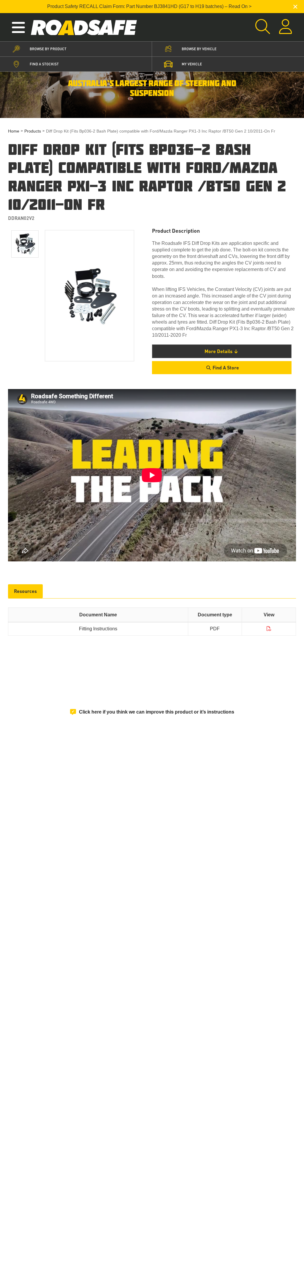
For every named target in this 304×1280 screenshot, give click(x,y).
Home (13, 131)
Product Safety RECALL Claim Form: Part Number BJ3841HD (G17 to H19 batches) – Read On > (149, 6)
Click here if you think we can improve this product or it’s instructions (156, 711)
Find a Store (226, 367)
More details (218, 351)
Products (32, 131)
